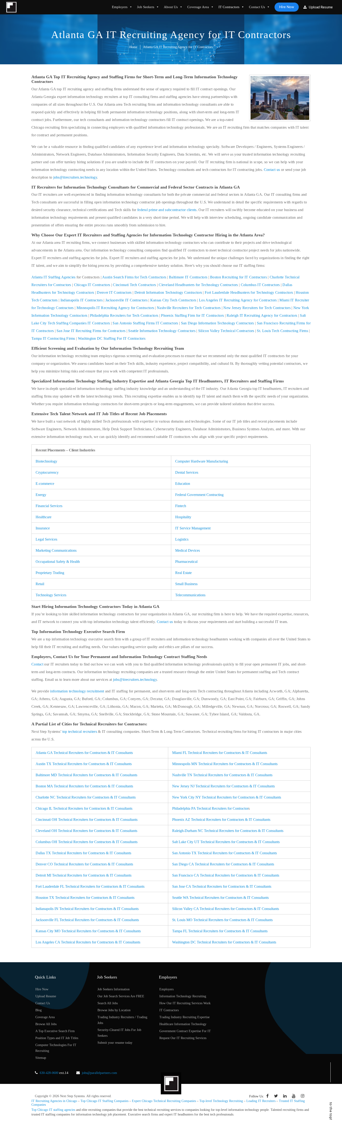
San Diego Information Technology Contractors (217, 323)
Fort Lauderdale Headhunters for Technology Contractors (249, 292)
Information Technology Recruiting (182, 996)
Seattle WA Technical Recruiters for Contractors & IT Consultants (220, 898)
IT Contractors (228, 7)
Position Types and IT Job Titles (56, 1038)
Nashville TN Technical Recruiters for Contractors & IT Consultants (222, 775)
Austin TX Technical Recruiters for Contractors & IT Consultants (84, 764)
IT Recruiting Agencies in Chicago (54, 1101)
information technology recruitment (77, 691)
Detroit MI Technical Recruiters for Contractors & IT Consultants (83, 875)
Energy (41, 495)
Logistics (181, 539)
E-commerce (45, 484)
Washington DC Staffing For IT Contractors (111, 338)
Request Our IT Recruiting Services (182, 1038)
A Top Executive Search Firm (55, 1031)
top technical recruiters (79, 732)
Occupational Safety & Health (58, 562)
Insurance (43, 528)
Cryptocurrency (47, 472)
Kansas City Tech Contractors (173, 300)
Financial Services (49, 506)
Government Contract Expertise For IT (185, 1031)
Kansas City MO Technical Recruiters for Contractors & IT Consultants (88, 931)
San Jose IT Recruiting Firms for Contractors (91, 331)
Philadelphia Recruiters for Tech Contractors (124, 315)
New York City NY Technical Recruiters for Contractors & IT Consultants (226, 797)
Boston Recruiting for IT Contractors (238, 277)
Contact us (272, 170)
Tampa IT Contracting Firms (53, 338)
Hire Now (286, 7)
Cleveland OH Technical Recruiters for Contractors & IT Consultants (86, 831)
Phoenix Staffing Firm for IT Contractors (192, 315)
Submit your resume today (114, 1042)
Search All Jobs (107, 1003)
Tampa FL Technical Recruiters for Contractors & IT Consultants (220, 931)
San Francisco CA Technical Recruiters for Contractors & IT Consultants (225, 875)
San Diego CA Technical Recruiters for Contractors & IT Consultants (223, 864)
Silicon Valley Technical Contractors (226, 331)
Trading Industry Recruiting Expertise (184, 1017)
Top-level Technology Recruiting (221, 1101)
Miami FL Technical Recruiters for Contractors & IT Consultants (219, 753)
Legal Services (46, 539)
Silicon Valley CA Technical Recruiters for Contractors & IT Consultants (225, 909)
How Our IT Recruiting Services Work (185, 1003)
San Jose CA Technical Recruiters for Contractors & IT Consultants (221, 886)
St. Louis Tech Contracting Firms (282, 331)
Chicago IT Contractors (92, 285)
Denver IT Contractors (114, 292)
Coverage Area (198, 7)
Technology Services (51, 595)
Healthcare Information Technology (182, 1024)
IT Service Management (193, 528)
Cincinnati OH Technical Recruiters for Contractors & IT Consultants (86, 820)
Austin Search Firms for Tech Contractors (134, 277)
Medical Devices (187, 550)
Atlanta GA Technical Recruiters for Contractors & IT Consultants (84, 753)
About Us (171, 7)
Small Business (186, 584)
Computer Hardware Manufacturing (201, 461)
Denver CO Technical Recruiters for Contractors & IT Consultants (84, 864)
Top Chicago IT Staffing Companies (104, 1101)
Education (182, 484)
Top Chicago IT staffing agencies (53, 1110)
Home (133, 47)
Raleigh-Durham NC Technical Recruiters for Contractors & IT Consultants (227, 831)
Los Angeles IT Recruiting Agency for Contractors (238, 300)
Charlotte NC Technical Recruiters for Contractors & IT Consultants (86, 797)
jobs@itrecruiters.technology (75, 177)
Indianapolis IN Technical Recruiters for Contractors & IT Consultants (87, 909)
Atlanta (37, 277)
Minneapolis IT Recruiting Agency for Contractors (115, 308)
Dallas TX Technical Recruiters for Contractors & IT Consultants (83, 853)
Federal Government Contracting (199, 495)
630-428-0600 (49, 1073)
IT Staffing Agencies (59, 277)
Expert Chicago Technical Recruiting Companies (164, 1101)
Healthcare (43, 517)
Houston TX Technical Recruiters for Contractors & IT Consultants (85, 898)
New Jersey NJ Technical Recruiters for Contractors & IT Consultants (223, 786)
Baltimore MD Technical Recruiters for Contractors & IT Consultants (86, 775)
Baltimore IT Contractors (188, 277)
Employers (119, 7)
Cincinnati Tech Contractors (134, 285)
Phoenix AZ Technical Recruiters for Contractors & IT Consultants (221, 820)
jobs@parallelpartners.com (99, 1073)
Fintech (180, 506)
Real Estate (183, 573)
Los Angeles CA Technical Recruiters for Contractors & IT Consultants (88, 942)
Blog (38, 1010)
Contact (37, 664)
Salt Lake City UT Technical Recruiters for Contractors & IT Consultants (226, 842)
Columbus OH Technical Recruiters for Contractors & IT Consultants (86, 842)
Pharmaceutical (186, 562)
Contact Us (257, 7)
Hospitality (183, 517)
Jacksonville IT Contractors (126, 300)
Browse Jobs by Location (114, 1010)
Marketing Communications (56, 550)
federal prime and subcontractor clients (167, 210)
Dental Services (186, 472)
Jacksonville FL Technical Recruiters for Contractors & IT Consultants (87, 920)
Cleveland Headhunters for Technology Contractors (198, 285)
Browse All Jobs (46, 1024)
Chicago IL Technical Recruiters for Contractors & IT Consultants (84, 808)
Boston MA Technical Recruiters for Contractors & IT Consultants (84, 786)
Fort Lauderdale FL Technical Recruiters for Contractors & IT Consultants (90, 886)
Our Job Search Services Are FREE (120, 996)
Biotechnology (46, 461)
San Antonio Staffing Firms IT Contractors (145, 323)
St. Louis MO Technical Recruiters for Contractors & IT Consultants (222, 920)
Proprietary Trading (50, 573)
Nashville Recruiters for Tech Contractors (189, 308)
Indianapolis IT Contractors (81, 300)
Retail (40, 584)
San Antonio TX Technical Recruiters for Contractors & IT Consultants (224, 853)
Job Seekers (145, 7)
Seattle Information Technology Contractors (161, 331)
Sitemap (40, 1058)
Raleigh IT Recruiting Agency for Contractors (262, 315)
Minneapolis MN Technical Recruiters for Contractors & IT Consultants (225, 764)
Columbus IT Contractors (260, 285)
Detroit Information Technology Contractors (168, 292)
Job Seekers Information (113, 989)
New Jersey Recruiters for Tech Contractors (257, 308)
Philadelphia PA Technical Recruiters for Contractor (210, 808)
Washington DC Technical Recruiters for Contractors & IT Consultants (224, 942)
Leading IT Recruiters (260, 1101)
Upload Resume (320, 7)
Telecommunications (190, 595)
